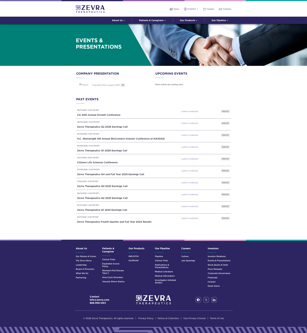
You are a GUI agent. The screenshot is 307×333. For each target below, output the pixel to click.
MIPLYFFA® (134, 256)
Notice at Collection (168, 318)
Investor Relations (217, 256)
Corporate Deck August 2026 (106, 85)
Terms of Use (217, 318)
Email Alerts (214, 286)
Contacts (226, 9)
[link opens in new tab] (83, 84)
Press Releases (215, 269)
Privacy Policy (146, 318)
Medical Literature (164, 271)
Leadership (81, 265)
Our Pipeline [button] (219, 20)
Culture (185, 256)
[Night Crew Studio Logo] (153, 299)
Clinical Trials (108, 259)
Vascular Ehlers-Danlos (113, 281)
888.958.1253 (98, 302)
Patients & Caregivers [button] (151, 20)
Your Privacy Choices (194, 318)
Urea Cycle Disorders (112, 277)
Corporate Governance (219, 273)
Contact (211, 282)
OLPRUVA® (134, 260)
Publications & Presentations (162, 266)
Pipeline (159, 256)
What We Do (82, 273)
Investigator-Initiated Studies (165, 281)
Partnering (81, 277)
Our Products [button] (188, 20)
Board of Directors (85, 269)
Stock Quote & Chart (218, 265)
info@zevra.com (99, 299)
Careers (210, 9)
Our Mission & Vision (86, 256)
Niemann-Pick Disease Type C (113, 271)
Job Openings (188, 260)
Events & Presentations (219, 260)
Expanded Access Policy (110, 265)
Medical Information (165, 276)
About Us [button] (117, 20)
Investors (192, 9)
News (176, 9)
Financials (212, 277)
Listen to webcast (205, 112)
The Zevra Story (84, 260)
